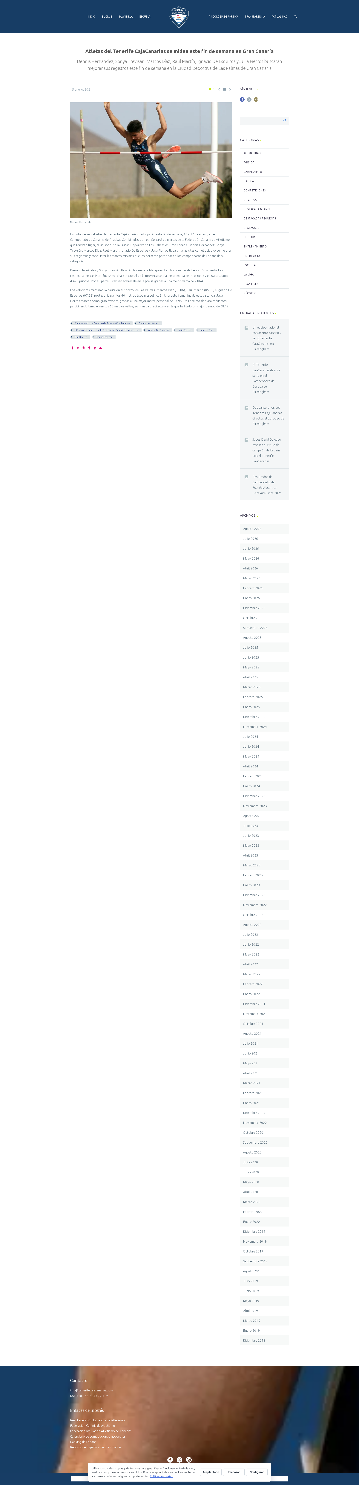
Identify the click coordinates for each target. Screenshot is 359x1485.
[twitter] (249, 100)
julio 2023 (250, 825)
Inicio (91, 16)
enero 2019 (251, 1330)
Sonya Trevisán (104, 337)
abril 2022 (250, 964)
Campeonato (253, 172)
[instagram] (256, 100)
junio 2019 (251, 1291)
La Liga (249, 274)
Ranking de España (83, 1442)
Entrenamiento (255, 246)
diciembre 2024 (254, 717)
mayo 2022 (251, 954)
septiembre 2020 (255, 1142)
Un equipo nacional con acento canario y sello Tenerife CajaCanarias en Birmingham (266, 338)
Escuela (144, 16)
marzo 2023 (251, 865)
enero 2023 (251, 885)
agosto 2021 (252, 1033)
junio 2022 (251, 944)
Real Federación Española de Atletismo (97, 1420)
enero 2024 (251, 786)
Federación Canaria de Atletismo (92, 1425)
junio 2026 (251, 548)
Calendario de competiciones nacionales (98, 1436)
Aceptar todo (210, 1472)
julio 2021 (250, 1043)
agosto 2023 (252, 815)
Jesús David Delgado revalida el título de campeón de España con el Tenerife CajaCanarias (266, 450)
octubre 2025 (253, 618)
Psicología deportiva (223, 16)
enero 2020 (251, 1221)
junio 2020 (251, 1172)
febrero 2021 (253, 1093)
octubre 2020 (253, 1132)
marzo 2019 (251, 1320)
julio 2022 (250, 934)
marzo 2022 (251, 974)
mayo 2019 (251, 1301)
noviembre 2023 (255, 806)
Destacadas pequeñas (260, 218)
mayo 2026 (251, 558)
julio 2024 (250, 736)
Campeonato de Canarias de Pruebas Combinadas (102, 323)
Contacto (78, 1380)
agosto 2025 (252, 637)
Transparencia (255, 16)
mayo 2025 (251, 667)
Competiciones (255, 190)
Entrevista (252, 256)
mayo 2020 (251, 1182)
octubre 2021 (253, 1023)
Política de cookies (161, 1476)
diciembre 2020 (254, 1112)
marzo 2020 (251, 1202)
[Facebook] (72, 347)
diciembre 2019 (254, 1231)
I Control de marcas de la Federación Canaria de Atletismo (107, 330)
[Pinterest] (83, 347)
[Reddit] (100, 347)
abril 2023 (250, 855)
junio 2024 (251, 746)
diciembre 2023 (254, 796)
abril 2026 (250, 568)
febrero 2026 (253, 588)
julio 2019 (250, 1281)
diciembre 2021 (254, 1004)
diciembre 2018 (254, 1340)
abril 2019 (250, 1310)
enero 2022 (251, 994)
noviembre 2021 (255, 1013)
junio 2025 (251, 657)
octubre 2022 (253, 914)
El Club (107, 16)
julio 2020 (250, 1162)
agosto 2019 (252, 1271)
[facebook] (242, 100)
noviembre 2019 (255, 1241)
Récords (250, 293)
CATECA (249, 181)
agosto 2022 (252, 924)
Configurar (257, 1472)
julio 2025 (250, 647)
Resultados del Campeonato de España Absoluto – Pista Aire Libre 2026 (267, 485)
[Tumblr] (89, 347)
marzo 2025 (251, 687)
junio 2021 (251, 1053)
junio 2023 (251, 835)
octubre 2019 (253, 1251)
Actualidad (279, 16)
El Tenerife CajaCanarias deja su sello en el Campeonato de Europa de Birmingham (266, 378)
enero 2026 (251, 598)
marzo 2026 (251, 578)
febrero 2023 (253, 875)
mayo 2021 (251, 1063)
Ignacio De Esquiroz (158, 330)
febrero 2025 (253, 697)
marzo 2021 (251, 1083)
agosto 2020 (252, 1152)
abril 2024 (250, 766)
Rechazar (234, 1472)
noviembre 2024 (255, 726)
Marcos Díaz (207, 330)
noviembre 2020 (255, 1122)
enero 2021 (251, 1103)
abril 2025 (250, 677)
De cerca (250, 200)
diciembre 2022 (254, 895)
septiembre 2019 (255, 1261)
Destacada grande (257, 209)
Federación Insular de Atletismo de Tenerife (101, 1431)
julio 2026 (250, 538)
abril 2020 (250, 1192)
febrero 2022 (253, 984)
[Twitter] (78, 347)
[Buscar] (295, 16)
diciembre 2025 (254, 608)
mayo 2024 (251, 756)
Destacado (252, 228)
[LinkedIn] (94, 347)
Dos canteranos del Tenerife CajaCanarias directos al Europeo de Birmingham (268, 415)
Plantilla (126, 16)
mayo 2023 (251, 845)
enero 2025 (251, 707)
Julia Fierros (184, 330)
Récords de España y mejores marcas (96, 1447)
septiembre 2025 (255, 627)
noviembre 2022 (255, 905)
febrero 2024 (253, 776)
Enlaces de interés (87, 1410)
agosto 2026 (252, 528)
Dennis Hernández (149, 323)
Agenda (249, 162)
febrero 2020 (253, 1211)
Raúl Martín (81, 337)
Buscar (285, 120)
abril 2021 (250, 1073)
